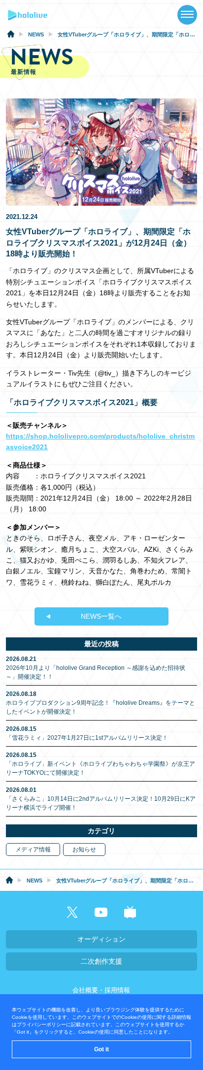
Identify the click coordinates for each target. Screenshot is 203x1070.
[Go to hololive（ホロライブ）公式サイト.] (10, 35)
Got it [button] (101, 1049)
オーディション (101, 939)
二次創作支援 (101, 961)
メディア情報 (33, 849)
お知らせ (84, 849)
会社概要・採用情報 (101, 990)
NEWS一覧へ (101, 616)
